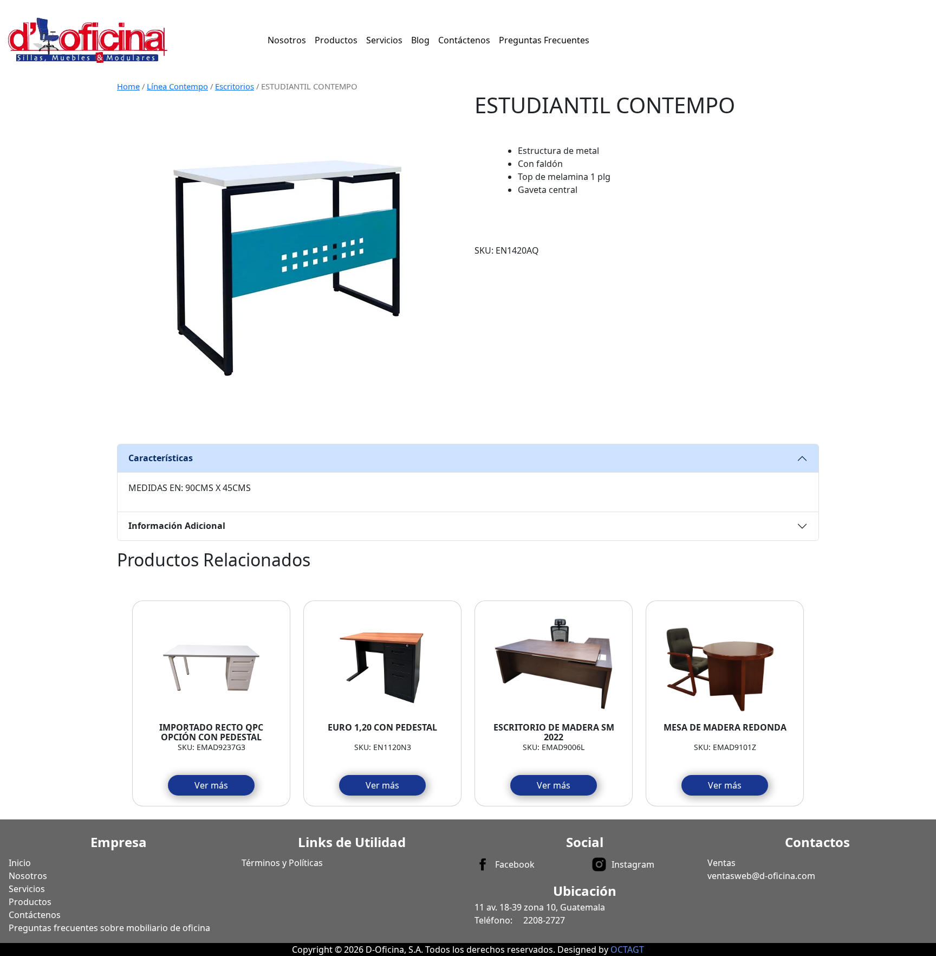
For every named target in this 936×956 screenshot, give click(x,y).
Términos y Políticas (282, 863)
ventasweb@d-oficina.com (761, 876)
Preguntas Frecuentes (544, 40)
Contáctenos (464, 40)
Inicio (20, 863)
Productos (336, 40)
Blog (420, 40)
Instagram (633, 864)
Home (128, 86)
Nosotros (287, 40)
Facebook (515, 864)
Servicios (384, 40)
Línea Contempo (177, 86)
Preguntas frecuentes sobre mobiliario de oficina (109, 928)
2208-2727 (544, 920)
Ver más (211, 785)
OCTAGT (627, 949)
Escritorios (234, 86)
